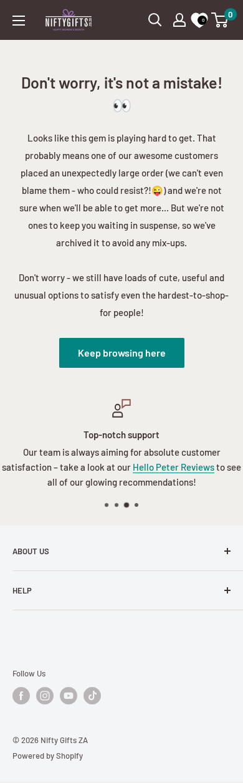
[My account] (179, 20)
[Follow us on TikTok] (92, 695)
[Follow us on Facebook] (21, 695)
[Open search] (155, 20)
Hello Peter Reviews (53, 467)
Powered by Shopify (47, 756)
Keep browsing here (122, 352)
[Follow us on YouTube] (68, 695)
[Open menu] (18, 21)
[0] (220, 19)
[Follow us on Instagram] (45, 695)
